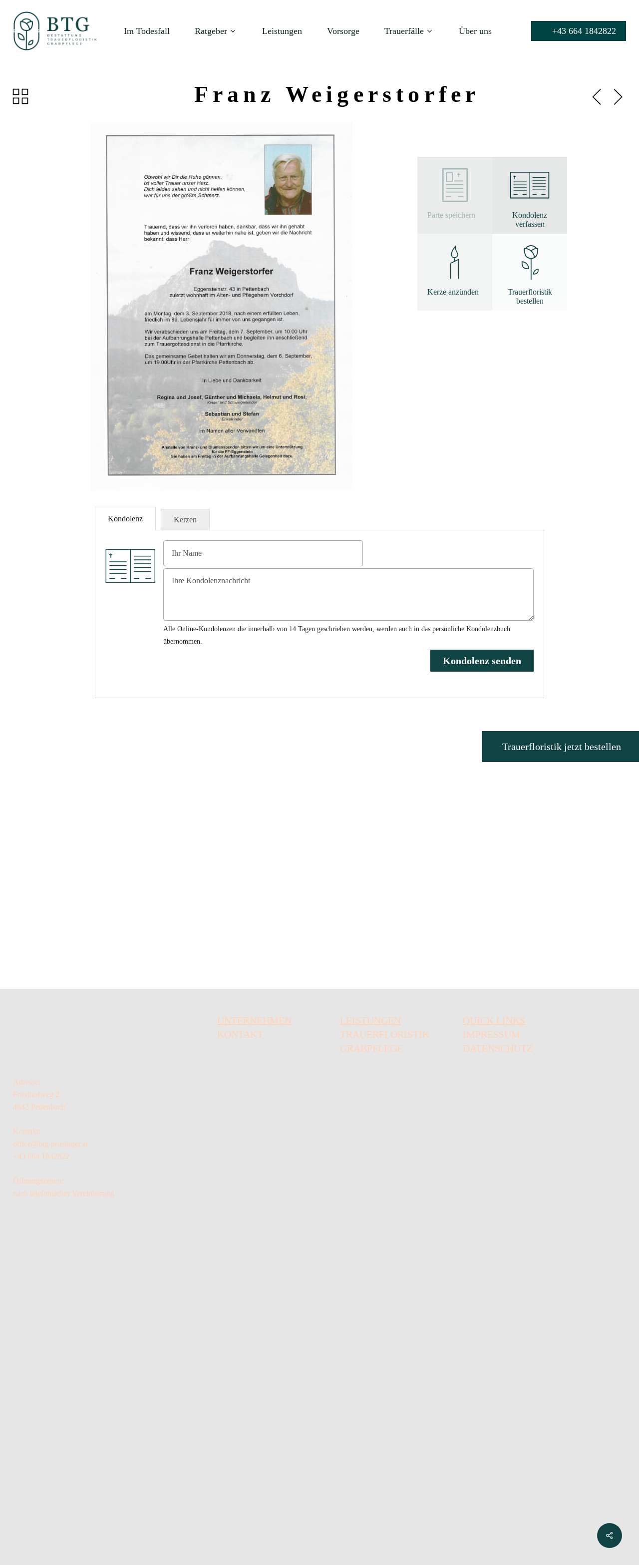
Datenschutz (498, 1048)
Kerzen (185, 519)
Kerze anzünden (453, 292)
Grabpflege (371, 1048)
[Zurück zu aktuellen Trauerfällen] (20, 96)
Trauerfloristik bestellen (530, 296)
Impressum (491, 1034)
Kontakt (240, 1034)
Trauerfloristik (384, 1034)
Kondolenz (125, 518)
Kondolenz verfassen (529, 219)
